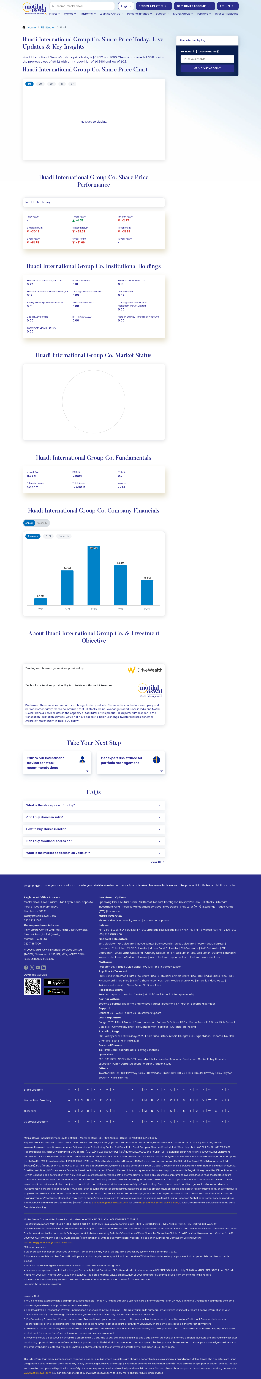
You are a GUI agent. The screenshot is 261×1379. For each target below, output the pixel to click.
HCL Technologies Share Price (176, 980)
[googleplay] (57, 991)
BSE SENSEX (117, 930)
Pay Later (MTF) (191, 906)
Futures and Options (156, 920)
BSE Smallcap (150, 930)
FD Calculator (126, 943)
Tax (101, 1050)
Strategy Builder (171, 966)
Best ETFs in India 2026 (126, 1040)
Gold (101, 1027)
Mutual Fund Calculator (164, 948)
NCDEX (122, 1059)
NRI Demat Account (151, 902)
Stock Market (124, 1022)
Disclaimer (189, 1059)
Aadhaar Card (127, 1050)
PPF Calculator (180, 953)
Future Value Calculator (128, 953)
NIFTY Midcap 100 (206, 930)
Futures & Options (168, 1022)
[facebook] (26, 969)
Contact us (106, 1013)
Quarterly (42, 522)
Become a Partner (151, 6)
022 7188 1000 (32, 943)
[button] (53, 6)
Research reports (109, 994)
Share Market (107, 920)
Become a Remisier (203, 1003)
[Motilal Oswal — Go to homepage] (34, 9)
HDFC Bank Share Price (112, 976)
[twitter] (32, 969)
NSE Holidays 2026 (110, 1036)
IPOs (184, 1022)
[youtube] (38, 969)
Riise (156, 966)
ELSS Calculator (200, 953)
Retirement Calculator (210, 943)
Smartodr (169, 1073)
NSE (107, 1059)
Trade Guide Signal (129, 966)
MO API (147, 966)
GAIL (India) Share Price (212, 976)
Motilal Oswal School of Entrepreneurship (170, 994)
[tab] (29, 84)
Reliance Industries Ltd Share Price (120, 985)
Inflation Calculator (135, 957)
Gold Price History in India (161, 1036)
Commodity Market (129, 920)
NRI (108, 1027)
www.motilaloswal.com (37, 1373)
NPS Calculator (159, 957)
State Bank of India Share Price (177, 976)
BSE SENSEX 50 (113, 934)
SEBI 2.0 (181, 1073)
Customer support (149, 1013)
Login (124, 6)
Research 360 (107, 966)
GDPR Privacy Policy (133, 1073)
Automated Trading (183, 1027)
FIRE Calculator (211, 957)
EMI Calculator (189, 948)
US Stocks (208, 902)
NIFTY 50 (104, 930)
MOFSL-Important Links (142, 1059)
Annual (29, 522)
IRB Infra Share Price (143, 980)
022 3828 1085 (32, 920)
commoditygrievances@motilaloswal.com (48, 1242)
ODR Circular (195, 1073)
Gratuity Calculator (157, 953)
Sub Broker (226, 1022)
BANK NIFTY (133, 930)
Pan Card (111, 1050)
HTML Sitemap (120, 1077)
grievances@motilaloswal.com (110, 1202)
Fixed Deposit (171, 906)
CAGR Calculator (137, 948)
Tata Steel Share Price (142, 976)
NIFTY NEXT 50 (185, 930)
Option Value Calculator (185, 957)
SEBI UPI (225, 6)
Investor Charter (109, 1073)
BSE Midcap (167, 930)
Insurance (113, 911)
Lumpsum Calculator (112, 948)
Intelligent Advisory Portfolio (182, 902)
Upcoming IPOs (108, 902)
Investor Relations (170, 1059)
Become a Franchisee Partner (141, 1003)
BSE (101, 1059)
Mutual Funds (128, 902)
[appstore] (57, 982)
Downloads (154, 1073)
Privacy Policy (213, 1073)
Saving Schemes (148, 1050)
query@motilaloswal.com (40, 916)
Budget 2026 (106, 1022)
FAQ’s (118, 1013)
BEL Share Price (152, 985)
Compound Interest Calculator (175, 943)
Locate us (130, 1013)
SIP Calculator (107, 943)
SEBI (113, 1059)
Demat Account (145, 1022)
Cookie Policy (206, 1059)
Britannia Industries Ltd (210, 980)
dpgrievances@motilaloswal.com (158, 1202)
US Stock (213, 1022)
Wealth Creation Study (157, 1064)
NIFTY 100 (224, 930)
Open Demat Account (191, 6)
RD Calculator (145, 943)
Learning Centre (132, 994)
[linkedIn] (43, 969)
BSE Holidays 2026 (133, 1036)
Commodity (119, 1027)
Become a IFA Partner (175, 1003)
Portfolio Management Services (141, 906)
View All (156, 862)
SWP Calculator (209, 948)
